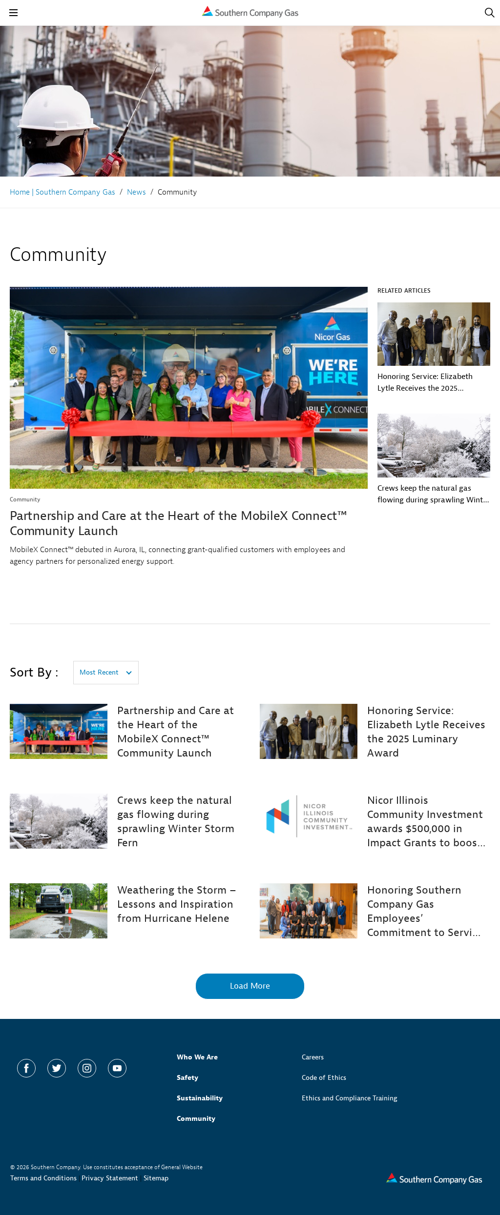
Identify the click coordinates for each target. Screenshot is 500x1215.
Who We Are (197, 1057)
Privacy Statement (110, 1178)
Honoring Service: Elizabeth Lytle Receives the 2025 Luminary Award (425, 383)
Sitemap (156, 1178)
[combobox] (106, 672)
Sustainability (200, 1098)
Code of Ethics (324, 1078)
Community (196, 1119)
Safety (187, 1078)
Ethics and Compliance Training (349, 1098)
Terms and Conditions (43, 1178)
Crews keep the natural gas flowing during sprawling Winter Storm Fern (433, 494)
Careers (313, 1057)
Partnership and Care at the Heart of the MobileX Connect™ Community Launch (178, 523)
